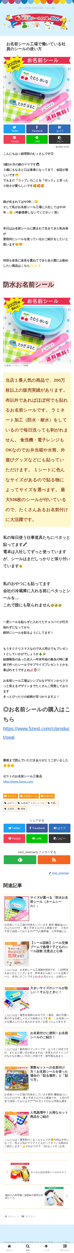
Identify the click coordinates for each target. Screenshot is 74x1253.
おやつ (10, 803)
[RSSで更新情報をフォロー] (54, 859)
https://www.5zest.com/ (18, 781)
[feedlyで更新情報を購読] (20, 859)
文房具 (10, 808)
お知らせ (48, 796)
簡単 (23, 808)
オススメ (12, 796)
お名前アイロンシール (32, 803)
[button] (59, 139)
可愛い (54, 803)
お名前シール (30, 796)
